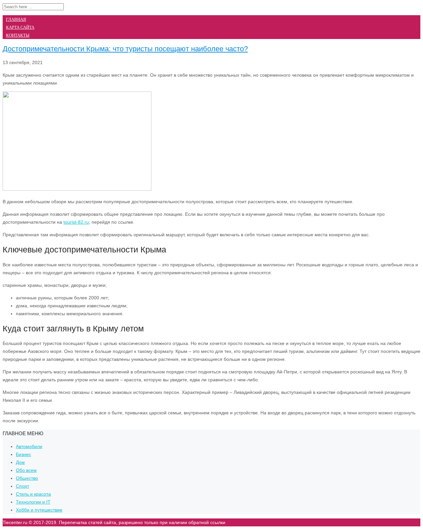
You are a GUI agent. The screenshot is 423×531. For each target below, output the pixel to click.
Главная (16, 19)
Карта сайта (20, 27)
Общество (27, 478)
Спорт (22, 486)
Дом (20, 462)
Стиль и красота (33, 494)
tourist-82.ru (76, 222)
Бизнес (23, 454)
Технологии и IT (33, 502)
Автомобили (29, 446)
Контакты (17, 35)
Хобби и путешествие (39, 509)
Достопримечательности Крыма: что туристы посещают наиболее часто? (125, 49)
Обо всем (26, 470)
